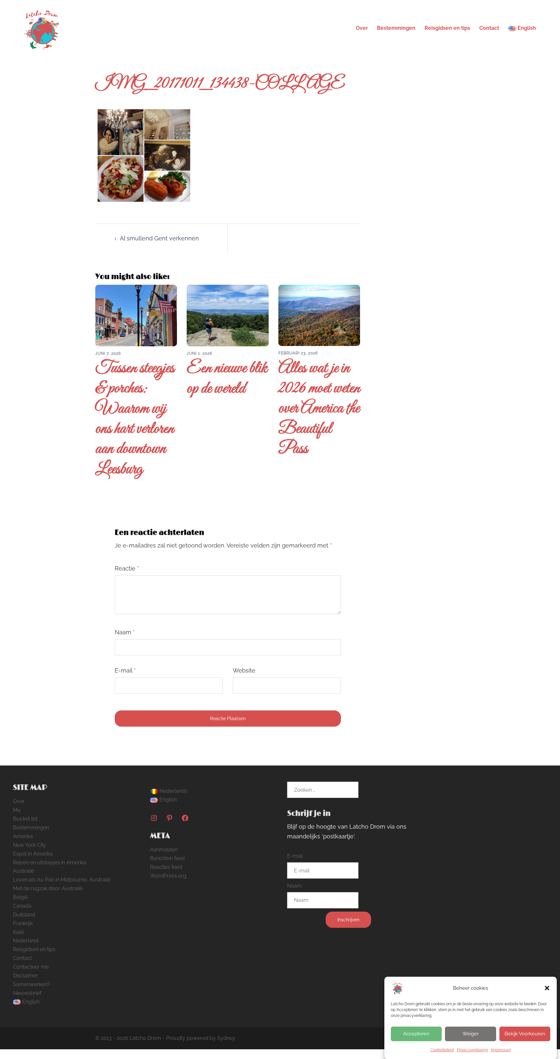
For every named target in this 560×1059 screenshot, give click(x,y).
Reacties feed (166, 867)
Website (244, 670)
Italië (18, 932)
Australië (23, 871)
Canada (22, 906)
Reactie (127, 568)
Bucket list (25, 819)
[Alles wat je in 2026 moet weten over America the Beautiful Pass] (319, 314)
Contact (489, 28)
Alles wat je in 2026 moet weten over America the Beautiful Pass (319, 409)
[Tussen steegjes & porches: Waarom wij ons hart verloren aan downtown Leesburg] (136, 315)
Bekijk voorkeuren (525, 1034)
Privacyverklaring (472, 1050)
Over (362, 28)
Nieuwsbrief (27, 993)
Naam (125, 632)
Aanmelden (164, 849)
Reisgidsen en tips (447, 28)
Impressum (501, 1050)
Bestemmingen (396, 28)
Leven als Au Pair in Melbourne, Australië (62, 880)
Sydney (226, 1038)
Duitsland (24, 915)
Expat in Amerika (33, 854)
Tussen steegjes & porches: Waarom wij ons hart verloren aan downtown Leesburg (134, 419)
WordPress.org (168, 876)
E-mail (125, 670)
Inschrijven (348, 919)
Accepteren (416, 1034)
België (20, 897)
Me (16, 810)
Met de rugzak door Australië (48, 888)
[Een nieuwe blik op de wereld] (227, 315)
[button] (547, 988)
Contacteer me (31, 967)
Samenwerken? (31, 984)
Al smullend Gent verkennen (159, 238)
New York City (29, 845)
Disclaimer (25, 976)
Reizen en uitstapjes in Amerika (49, 862)
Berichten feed (167, 858)
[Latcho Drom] (41, 27)
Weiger (470, 1034)
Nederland (25, 941)
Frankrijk (23, 923)
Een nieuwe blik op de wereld (227, 378)
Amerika (23, 836)
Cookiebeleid (442, 1050)
